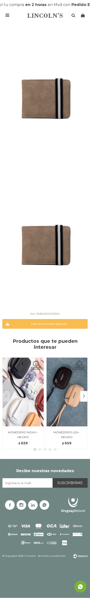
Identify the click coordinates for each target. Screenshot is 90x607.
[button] (83, 396)
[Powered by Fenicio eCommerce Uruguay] (80, 556)
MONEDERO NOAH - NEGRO (23, 434)
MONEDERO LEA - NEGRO (67, 434)
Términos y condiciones (51, 555)
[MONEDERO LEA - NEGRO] (67, 391)
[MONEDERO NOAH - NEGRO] (23, 391)
